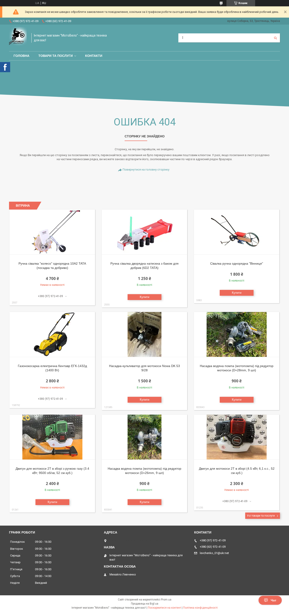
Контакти (93, 56)
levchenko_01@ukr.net (214, 553)
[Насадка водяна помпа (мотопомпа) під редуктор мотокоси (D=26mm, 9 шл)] (144, 437)
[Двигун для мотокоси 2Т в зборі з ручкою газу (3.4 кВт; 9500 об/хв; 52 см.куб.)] (52, 437)
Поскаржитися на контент (164, 607)
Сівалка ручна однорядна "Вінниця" (236, 263)
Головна (21, 56)
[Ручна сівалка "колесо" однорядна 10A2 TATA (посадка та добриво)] (52, 232)
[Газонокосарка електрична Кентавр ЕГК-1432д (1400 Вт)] (52, 334)
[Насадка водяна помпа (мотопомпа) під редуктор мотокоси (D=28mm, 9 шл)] (237, 334)
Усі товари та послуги (261, 515)
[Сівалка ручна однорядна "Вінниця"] (237, 232)
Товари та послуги (55, 56)
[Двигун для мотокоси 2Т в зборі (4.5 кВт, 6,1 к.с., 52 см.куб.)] (237, 437)
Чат (273, 600)
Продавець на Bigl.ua (144, 603)
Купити (144, 297)
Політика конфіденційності (200, 607)
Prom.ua (166, 599)
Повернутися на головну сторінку (146, 169)
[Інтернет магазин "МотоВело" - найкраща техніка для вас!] (18, 38)
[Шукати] (275, 37)
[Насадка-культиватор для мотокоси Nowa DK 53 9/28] (144, 334)
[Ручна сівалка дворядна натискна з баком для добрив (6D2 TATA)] (144, 232)
